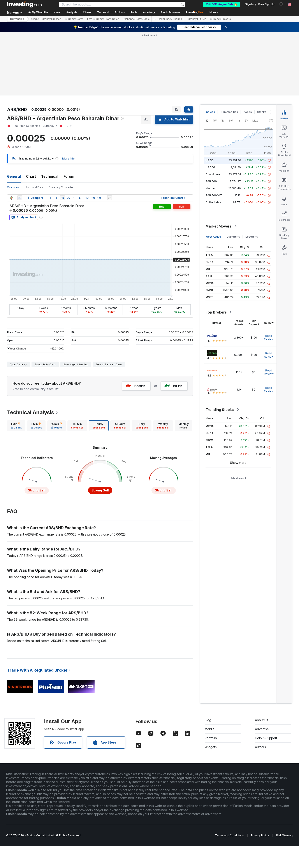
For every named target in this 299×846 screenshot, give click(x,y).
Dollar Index (213, 202)
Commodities (229, 112)
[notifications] (281, 4)
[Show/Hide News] (109, 197)
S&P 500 (211, 181)
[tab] (16, 425)
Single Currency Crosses (46, 19)
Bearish (139, 386)
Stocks (261, 112)
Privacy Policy (260, 835)
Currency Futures (196, 19)
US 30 (209, 160)
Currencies (17, 19)
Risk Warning (284, 835)
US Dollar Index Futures (167, 19)
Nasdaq (211, 188)
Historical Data (34, 187)
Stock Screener (170, 12)
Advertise (262, 729)
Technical (49, 176)
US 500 (210, 167)
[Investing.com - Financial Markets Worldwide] (24, 4)
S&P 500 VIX (214, 195)
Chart (31, 176)
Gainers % (233, 236)
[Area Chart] (19, 197)
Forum (68, 176)
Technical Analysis (30, 412)
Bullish (177, 386)
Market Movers (219, 226)
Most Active (213, 236)
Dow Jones (213, 174)
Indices (210, 112)
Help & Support (266, 738)
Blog (208, 720)
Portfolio (211, 738)
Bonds (247, 112)
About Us (261, 720)
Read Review (269, 337)
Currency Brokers (220, 19)
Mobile (210, 729)
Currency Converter (61, 187)
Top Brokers (216, 312)
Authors (260, 747)
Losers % (251, 236)
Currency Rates (74, 19)
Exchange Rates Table (136, 19)
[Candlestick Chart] (11, 197)
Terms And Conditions (229, 835)
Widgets (211, 747)
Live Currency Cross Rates (103, 19)
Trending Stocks (220, 409)
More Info (68, 158)
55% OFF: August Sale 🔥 (221, 4)
